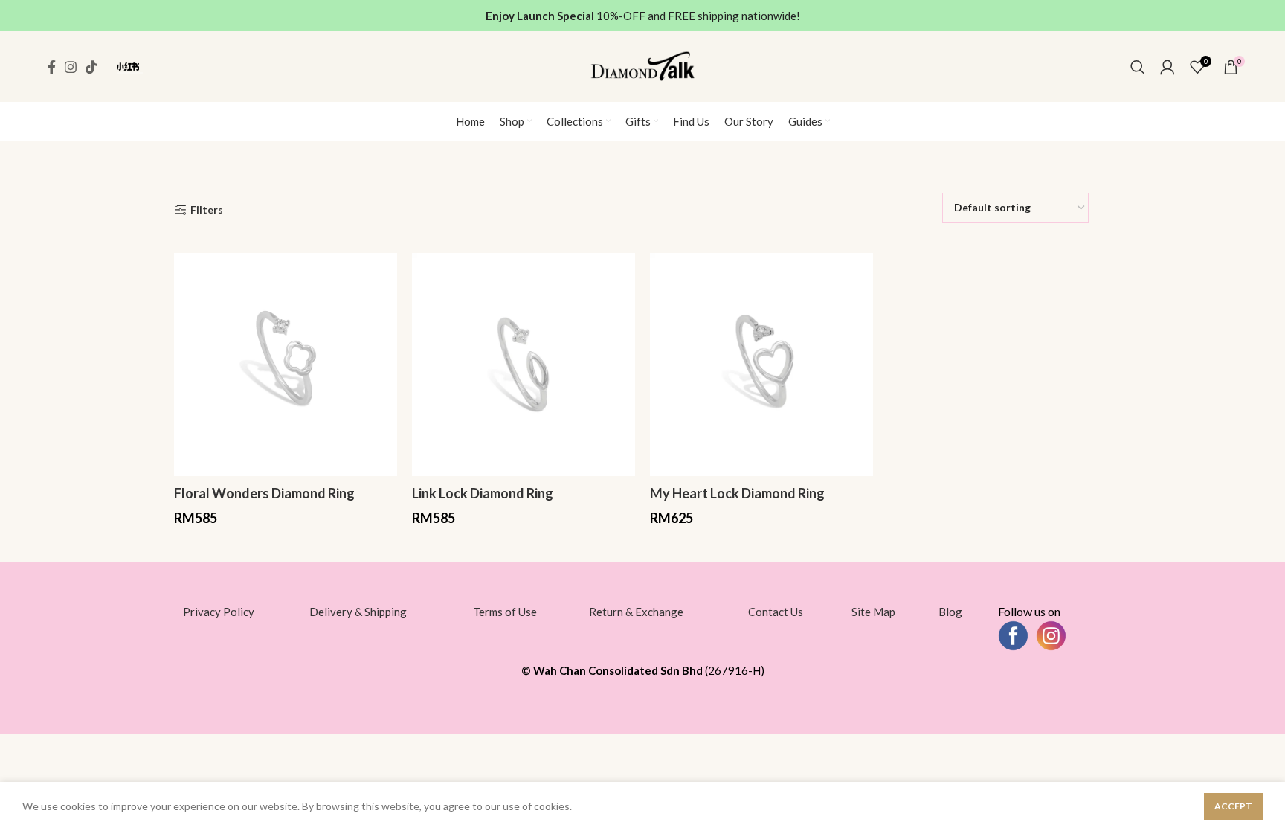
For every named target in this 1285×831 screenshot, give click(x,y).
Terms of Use (505, 611)
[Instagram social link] (70, 67)
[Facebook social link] (51, 67)
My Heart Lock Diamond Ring (737, 493)
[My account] (1167, 67)
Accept (1233, 806)
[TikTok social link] (91, 67)
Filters (206, 210)
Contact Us (775, 611)
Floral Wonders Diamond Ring (264, 493)
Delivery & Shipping (358, 611)
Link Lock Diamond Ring (482, 493)
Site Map (873, 611)
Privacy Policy (218, 611)
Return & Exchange (636, 611)
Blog (950, 611)
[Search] (1138, 67)
